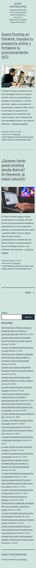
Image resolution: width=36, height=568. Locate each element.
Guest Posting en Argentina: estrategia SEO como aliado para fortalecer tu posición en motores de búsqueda (17, 357)
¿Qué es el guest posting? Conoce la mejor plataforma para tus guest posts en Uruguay (17, 483)
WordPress (22, 560)
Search (4, 313)
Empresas (16, 134)
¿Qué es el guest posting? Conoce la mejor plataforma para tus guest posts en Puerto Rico (17, 529)
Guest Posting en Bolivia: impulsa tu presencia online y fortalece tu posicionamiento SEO (15, 397)
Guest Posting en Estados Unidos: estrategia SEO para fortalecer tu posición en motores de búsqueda (15, 463)
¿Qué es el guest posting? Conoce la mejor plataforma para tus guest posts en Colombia (17, 407)
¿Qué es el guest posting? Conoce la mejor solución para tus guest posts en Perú (17, 430)
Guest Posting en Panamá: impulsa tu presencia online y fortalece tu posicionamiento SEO (16, 331)
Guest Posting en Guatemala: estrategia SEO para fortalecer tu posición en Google (17, 506)
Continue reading (19, 124)
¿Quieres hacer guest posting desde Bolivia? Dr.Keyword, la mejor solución (13, 170)
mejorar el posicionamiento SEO (19, 139)
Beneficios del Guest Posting (17, 137)
